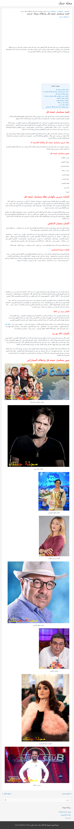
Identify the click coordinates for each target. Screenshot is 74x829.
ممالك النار (8, 324)
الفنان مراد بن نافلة (62, 102)
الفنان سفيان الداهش (62, 98)
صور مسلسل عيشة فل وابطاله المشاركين (56, 107)
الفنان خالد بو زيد (63, 104)
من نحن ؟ (68, 818)
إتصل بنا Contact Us (65, 812)
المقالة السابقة (67, 793)
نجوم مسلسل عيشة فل (62, 94)
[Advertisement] (37, 32)
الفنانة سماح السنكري (62, 100)
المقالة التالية (6, 793)
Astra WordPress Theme (22, 825)
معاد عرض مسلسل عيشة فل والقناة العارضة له (55, 91)
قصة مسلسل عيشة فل (62, 89)
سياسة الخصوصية (66, 815)
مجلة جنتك (65, 3)
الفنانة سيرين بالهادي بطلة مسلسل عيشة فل (56, 96)
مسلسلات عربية (63, 17)
